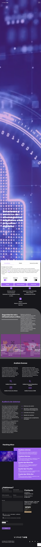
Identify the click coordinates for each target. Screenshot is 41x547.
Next (39, 344)
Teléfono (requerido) (5, 495)
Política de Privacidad (28, 501)
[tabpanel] (20, 219)
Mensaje (3, 500)
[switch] (15, 280)
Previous (1, 344)
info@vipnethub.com (28, 493)
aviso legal (13, 514)
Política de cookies (29, 502)
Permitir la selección (20, 284)
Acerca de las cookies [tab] (34, 263)
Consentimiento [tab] (7, 263)
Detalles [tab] (20, 263)
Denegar (7, 284)
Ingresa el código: (5, 521)
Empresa (14, 495)
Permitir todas (33, 284)
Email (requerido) (16, 489)
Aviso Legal (36, 501)
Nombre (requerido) (5, 489)
